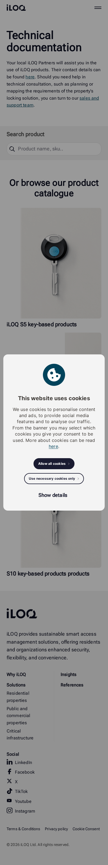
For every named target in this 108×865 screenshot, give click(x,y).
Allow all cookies (52, 463)
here (53, 446)
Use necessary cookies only (52, 478)
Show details (52, 495)
